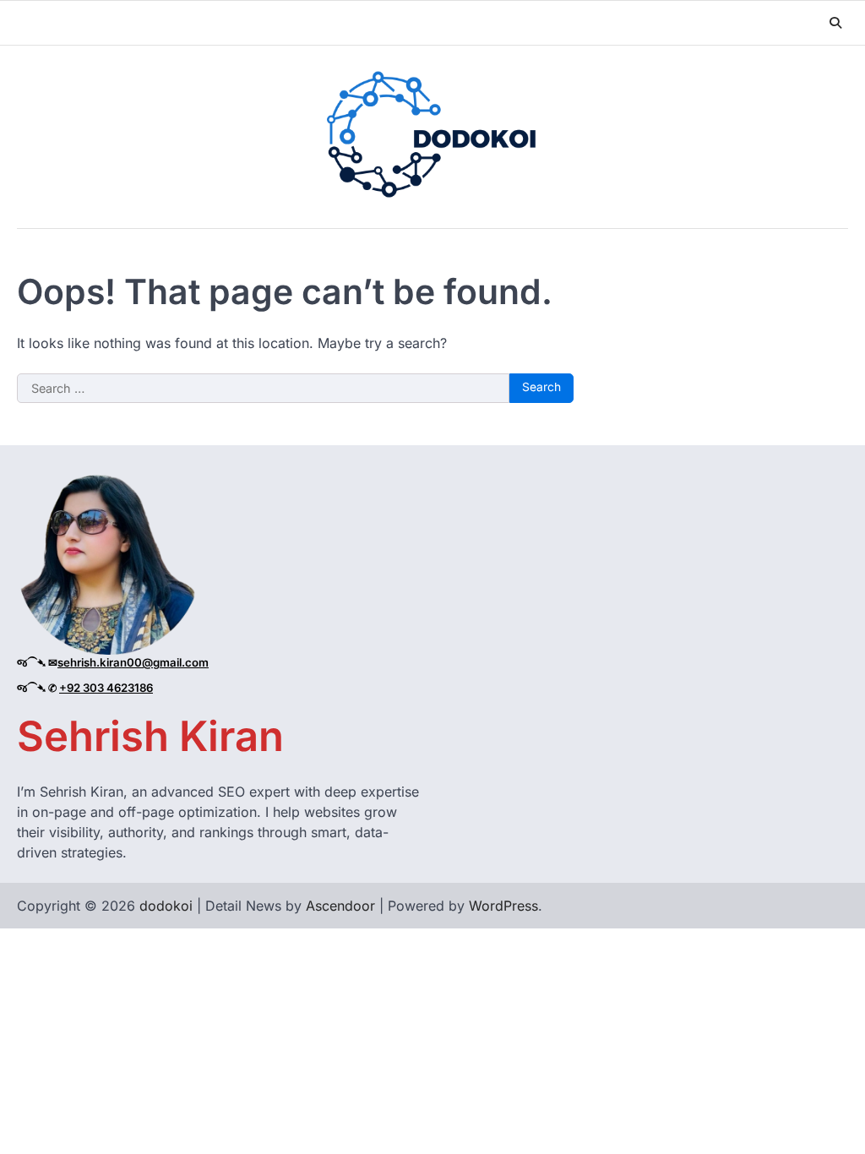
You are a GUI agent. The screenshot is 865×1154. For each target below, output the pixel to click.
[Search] (835, 22)
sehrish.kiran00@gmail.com (133, 662)
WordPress (503, 905)
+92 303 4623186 (106, 687)
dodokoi (166, 905)
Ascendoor (340, 905)
